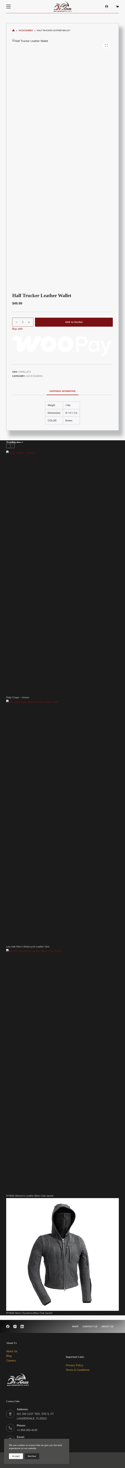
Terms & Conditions (78, 1369)
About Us (107, 1326)
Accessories (34, 376)
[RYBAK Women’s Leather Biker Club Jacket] (62, 1071)
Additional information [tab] (62, 391)
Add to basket (74, 322)
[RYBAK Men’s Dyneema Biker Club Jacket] (62, 1254)
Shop (75, 1326)
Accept (16, 1456)
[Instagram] (15, 1326)
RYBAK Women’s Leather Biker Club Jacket (29, 1195)
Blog (9, 1355)
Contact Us (90, 1326)
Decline (32, 1456)
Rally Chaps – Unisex (17, 697)
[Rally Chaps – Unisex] (62, 573)
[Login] (106, 6)
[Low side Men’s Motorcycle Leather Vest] (62, 822)
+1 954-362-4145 (27, 1430)
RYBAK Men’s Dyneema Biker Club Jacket (29, 1313)
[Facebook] (7, 1326)
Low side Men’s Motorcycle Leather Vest (27, 946)
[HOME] (13, 30)
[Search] (112, 6)
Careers (11, 1360)
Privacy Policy (74, 1365)
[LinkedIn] (22, 1326)
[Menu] (8, 6)
